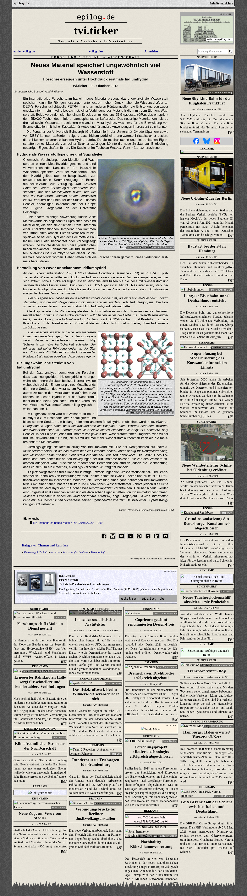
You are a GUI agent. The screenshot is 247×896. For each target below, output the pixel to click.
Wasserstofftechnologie (75, 552)
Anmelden (151, 51)
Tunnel (207, 285)
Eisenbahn (207, 342)
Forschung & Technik (76, 57)
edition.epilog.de (24, 51)
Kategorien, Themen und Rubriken (45, 545)
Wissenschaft (124, 57)
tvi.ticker (96, 30)
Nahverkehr (207, 57)
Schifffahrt (207, 422)
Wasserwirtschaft (151, 827)
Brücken (151, 662)
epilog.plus (96, 51)
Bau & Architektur (96, 609)
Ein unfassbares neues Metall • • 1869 (67, 522)
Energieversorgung (96, 678)
